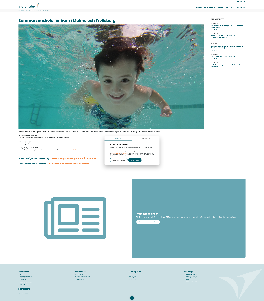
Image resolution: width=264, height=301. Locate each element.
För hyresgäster (209, 7)
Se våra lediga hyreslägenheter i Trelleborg (73, 158)
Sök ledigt (198, 7)
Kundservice (241, 7)
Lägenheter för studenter (191, 276)
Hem (19, 10)
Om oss (221, 7)
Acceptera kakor (135, 160)
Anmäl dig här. (72, 150)
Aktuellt (26, 10)
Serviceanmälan (132, 276)
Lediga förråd (188, 279)
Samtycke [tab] (118, 138)
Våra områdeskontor (24, 284)
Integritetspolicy (115, 153)
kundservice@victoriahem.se (83, 276)
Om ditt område (132, 279)
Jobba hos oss (23, 279)
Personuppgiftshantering (26, 282)
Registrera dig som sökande (192, 281)
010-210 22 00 (80, 274)
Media (21, 281)
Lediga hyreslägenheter (191, 274)
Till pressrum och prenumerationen (148, 222)
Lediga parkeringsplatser (191, 277)
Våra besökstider (80, 279)
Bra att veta (131, 277)
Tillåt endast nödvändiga (118, 160)
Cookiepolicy (125, 153)
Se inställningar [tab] (145, 138)
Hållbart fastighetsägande (26, 276)
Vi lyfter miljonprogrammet (26, 277)
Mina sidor (239, 1)
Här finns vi (230, 7)
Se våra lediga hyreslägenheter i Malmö (68, 163)
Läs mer (214, 29)
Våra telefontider (81, 277)
